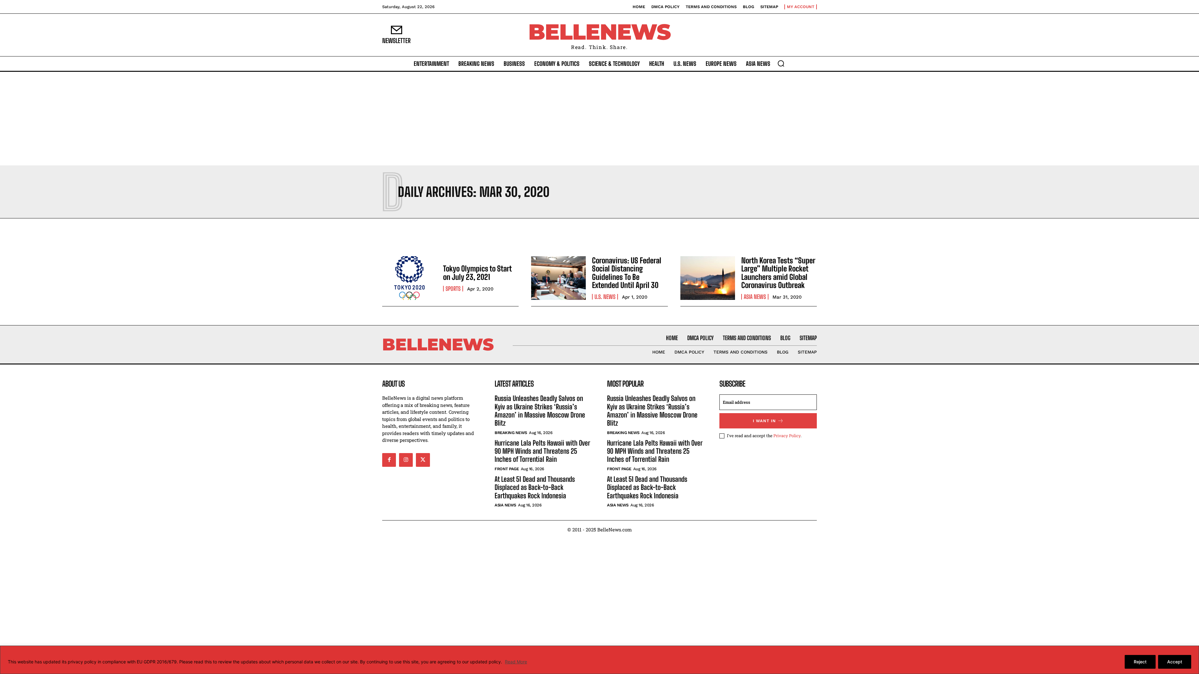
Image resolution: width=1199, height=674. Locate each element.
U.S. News (605, 297)
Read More (516, 661)
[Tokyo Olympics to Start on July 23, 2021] (409, 278)
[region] (599, 660)
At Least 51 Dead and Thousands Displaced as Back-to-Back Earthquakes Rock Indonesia (535, 487)
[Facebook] (389, 460)
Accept (1174, 661)
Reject (1140, 661)
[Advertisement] (599, 118)
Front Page (507, 468)
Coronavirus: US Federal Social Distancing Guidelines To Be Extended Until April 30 (626, 273)
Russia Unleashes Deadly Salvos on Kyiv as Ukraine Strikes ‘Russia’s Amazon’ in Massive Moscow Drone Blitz (540, 410)
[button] (780, 63)
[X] (423, 460)
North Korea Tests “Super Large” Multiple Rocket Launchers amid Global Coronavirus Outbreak (778, 273)
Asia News (755, 297)
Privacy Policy (787, 435)
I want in (764, 420)
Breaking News (511, 432)
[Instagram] (406, 460)
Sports (453, 288)
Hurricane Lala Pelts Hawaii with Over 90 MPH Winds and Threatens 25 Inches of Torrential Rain (542, 451)
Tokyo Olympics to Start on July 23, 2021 (477, 272)
